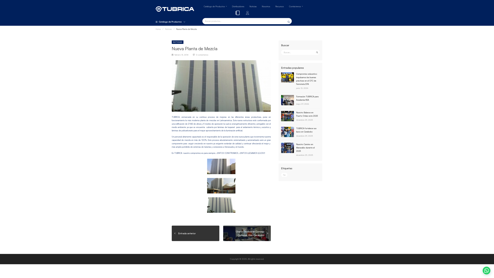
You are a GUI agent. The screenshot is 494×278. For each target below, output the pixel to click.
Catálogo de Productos (170, 21)
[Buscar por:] (300, 52)
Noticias (168, 29)
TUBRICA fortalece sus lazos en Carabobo (306, 130)
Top (284, 175)
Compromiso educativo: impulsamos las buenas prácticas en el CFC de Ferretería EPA (306, 79)
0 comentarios (202, 55)
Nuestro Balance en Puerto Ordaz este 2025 (307, 114)
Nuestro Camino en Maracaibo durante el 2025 (305, 147)
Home (158, 29)
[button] (486, 270)
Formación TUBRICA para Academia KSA (307, 98)
